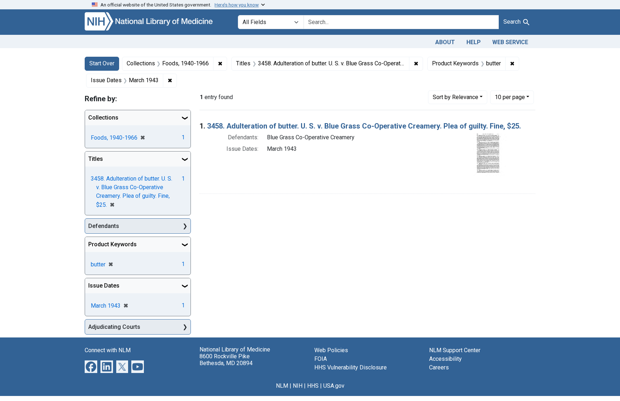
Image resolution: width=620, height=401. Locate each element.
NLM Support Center (454, 350)
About (445, 42)
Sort (455, 97)
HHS (313, 385)
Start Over (101, 63)
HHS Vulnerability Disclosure (350, 367)
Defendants (103, 226)
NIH (297, 385)
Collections (103, 117)
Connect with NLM (108, 350)
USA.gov (333, 385)
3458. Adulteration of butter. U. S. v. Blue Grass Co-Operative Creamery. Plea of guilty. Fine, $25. (364, 126)
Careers (439, 367)
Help (473, 42)
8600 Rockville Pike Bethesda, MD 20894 (226, 360)
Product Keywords (112, 244)
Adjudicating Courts (114, 326)
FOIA (320, 358)
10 (510, 97)
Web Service (510, 42)
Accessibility (445, 358)
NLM (282, 385)
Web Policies (331, 350)
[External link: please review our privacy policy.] (91, 366)
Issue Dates (103, 285)
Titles (95, 158)
